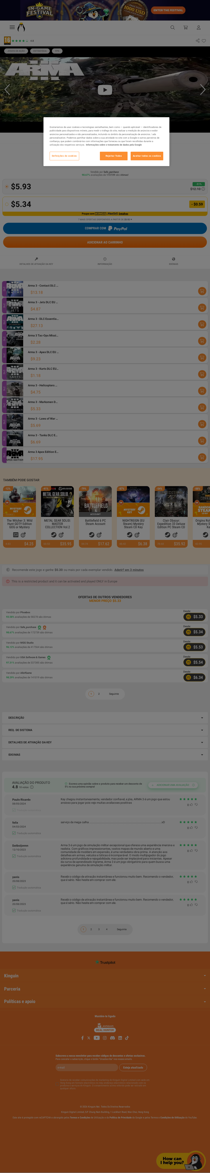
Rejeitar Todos (114, 155)
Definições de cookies (64, 155)
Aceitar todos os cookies (147, 155)
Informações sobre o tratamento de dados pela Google (114, 144)
